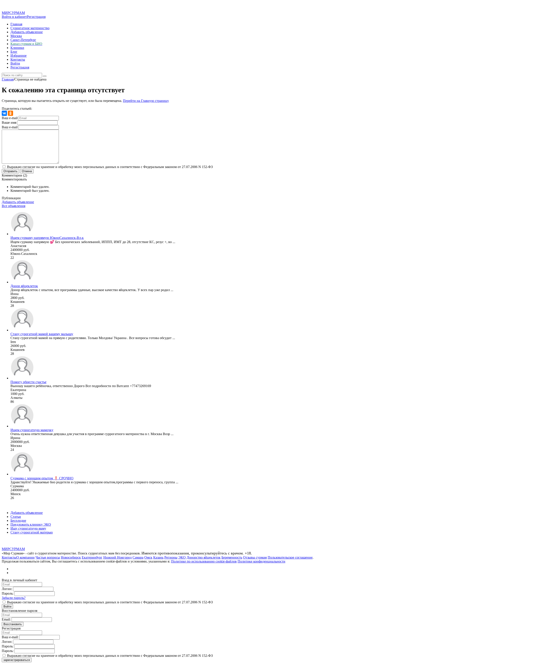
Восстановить (12, 624)
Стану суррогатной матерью (31, 532)
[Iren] (22, 330)
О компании (25, 557)
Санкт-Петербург (23, 40)
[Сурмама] (22, 474)
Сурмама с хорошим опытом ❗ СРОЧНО (41, 478)
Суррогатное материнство (29, 28)
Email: (6, 619)
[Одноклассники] (10, 113)
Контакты (17, 59)
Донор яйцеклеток (24, 286)
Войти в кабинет (14, 17)
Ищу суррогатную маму (28, 528)
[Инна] (22, 282)
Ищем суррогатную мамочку (31, 430)
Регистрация (36, 17)
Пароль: (8, 593)
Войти (15, 63)
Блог (13, 51)
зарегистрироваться (16, 660)
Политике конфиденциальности (261, 561)
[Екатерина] (22, 378)
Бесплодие (18, 520)
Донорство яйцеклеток (204, 557)
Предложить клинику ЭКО (30, 524)
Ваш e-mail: (10, 637)
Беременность (231, 557)
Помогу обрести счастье (28, 382)
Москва (16, 36)
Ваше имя (9, 122)
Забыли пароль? (14, 598)
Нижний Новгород (117, 557)
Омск (148, 557)
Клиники (17, 48)
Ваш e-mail (10, 118)
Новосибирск (71, 557)
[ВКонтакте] (4, 113)
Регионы (170, 557)
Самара (138, 557)
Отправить (10, 171)
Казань (158, 557)
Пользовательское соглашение (290, 557)
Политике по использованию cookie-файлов (204, 561)
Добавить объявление (26, 32)
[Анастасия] (22, 234)
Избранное (18, 55)
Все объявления (13, 206)
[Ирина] (22, 426)
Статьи (15, 516)
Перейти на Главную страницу (146, 101)
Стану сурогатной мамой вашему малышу (41, 334)
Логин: (7, 589)
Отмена (27, 171)
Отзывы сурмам (255, 557)
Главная (16, 24)
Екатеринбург (92, 557)
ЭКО (182, 557)
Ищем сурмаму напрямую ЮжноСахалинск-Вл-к (47, 238)
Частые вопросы (48, 557)
